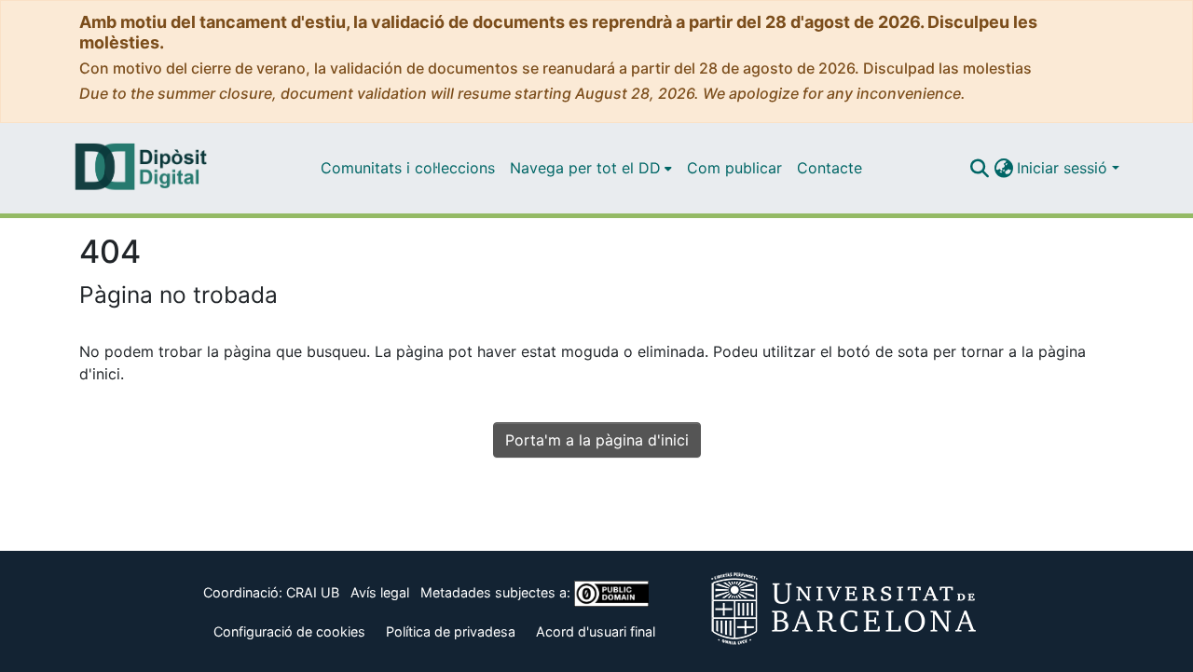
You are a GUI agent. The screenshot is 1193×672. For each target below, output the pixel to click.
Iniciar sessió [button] (1064, 167)
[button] (979, 168)
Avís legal (379, 592)
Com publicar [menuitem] (734, 167)
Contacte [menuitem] (829, 167)
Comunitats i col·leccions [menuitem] (408, 167)
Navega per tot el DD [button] (585, 167)
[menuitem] (591, 167)
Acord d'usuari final (595, 631)
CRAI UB (312, 592)
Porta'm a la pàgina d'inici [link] (597, 440)
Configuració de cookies (289, 631)
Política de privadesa (450, 631)
